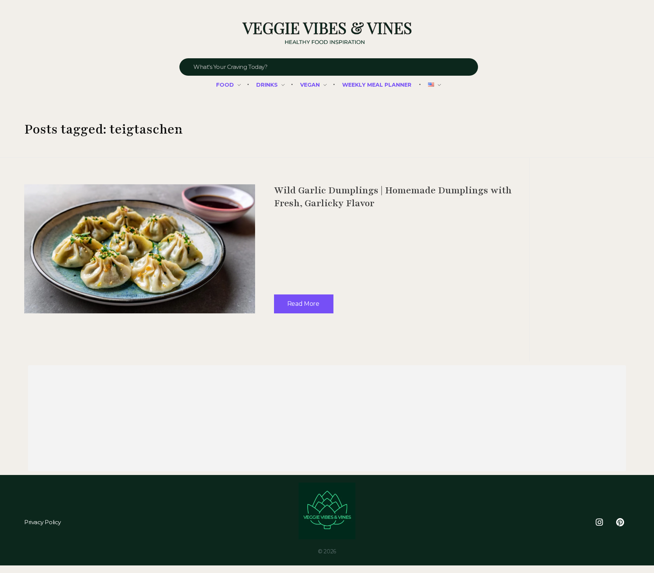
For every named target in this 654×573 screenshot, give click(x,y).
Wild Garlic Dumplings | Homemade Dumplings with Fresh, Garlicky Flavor (393, 197)
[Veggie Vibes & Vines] (327, 33)
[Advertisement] (257, 420)
